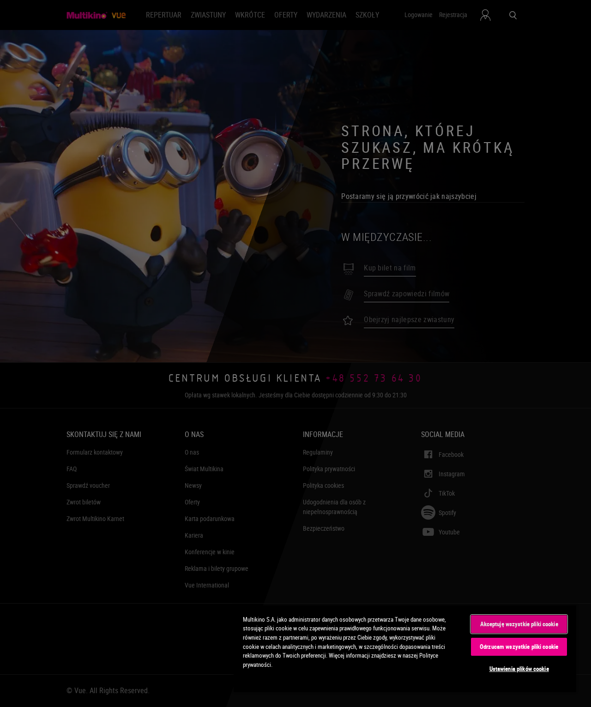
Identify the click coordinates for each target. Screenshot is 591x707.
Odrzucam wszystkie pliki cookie (519, 646)
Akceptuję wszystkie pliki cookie (519, 624)
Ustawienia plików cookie (519, 669)
